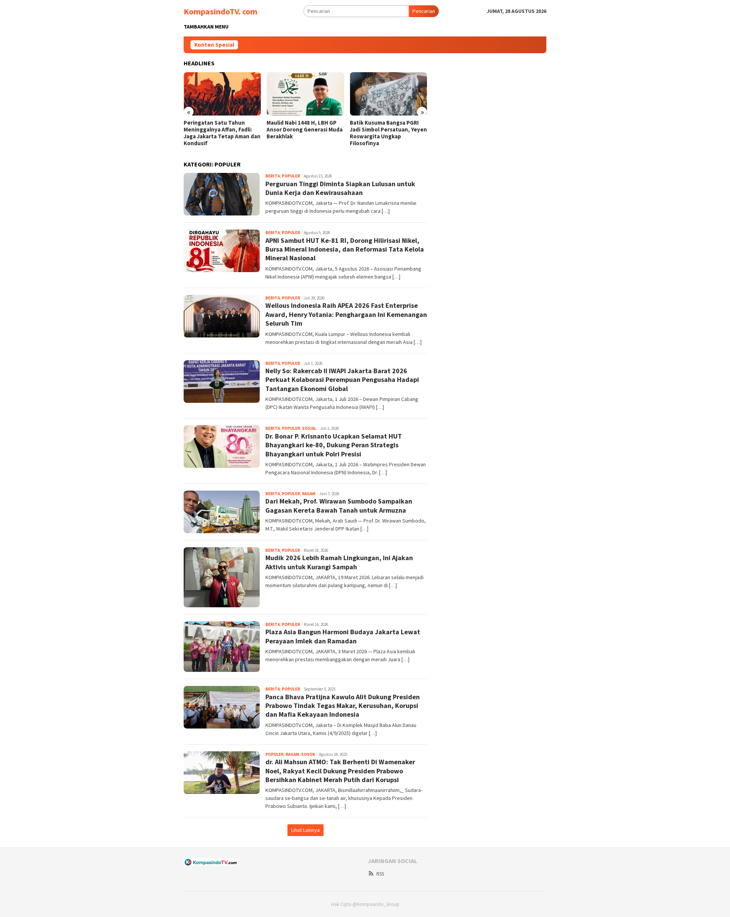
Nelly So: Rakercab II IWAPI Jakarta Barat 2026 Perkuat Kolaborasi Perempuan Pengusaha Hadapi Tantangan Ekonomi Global (342, 379)
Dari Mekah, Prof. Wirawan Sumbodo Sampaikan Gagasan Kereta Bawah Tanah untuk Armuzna (338, 505)
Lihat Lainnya (305, 830)
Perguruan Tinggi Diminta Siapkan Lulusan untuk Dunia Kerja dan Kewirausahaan (340, 188)
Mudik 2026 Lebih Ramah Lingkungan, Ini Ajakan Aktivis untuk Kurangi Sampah (339, 562)
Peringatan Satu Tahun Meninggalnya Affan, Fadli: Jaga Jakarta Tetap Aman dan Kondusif (222, 133)
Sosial (309, 428)
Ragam (309, 493)
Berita (272, 176)
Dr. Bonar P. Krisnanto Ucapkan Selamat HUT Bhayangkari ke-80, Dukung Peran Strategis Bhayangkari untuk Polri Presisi (333, 445)
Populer (291, 176)
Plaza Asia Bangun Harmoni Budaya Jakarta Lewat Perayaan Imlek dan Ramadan (342, 636)
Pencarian (424, 11)
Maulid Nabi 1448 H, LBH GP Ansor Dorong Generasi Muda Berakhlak (305, 129)
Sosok (308, 754)
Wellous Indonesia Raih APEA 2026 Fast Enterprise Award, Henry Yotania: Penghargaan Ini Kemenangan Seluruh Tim (346, 314)
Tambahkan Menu (206, 26)
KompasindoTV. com (220, 11)
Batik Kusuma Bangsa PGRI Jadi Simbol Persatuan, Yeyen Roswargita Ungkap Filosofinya (388, 133)
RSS (380, 874)
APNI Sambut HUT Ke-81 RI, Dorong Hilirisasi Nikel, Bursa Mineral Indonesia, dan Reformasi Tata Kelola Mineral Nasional (344, 249)
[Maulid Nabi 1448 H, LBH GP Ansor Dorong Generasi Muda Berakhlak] (305, 94)
